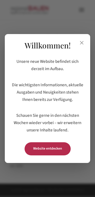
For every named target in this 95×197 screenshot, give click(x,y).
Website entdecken (47, 148)
